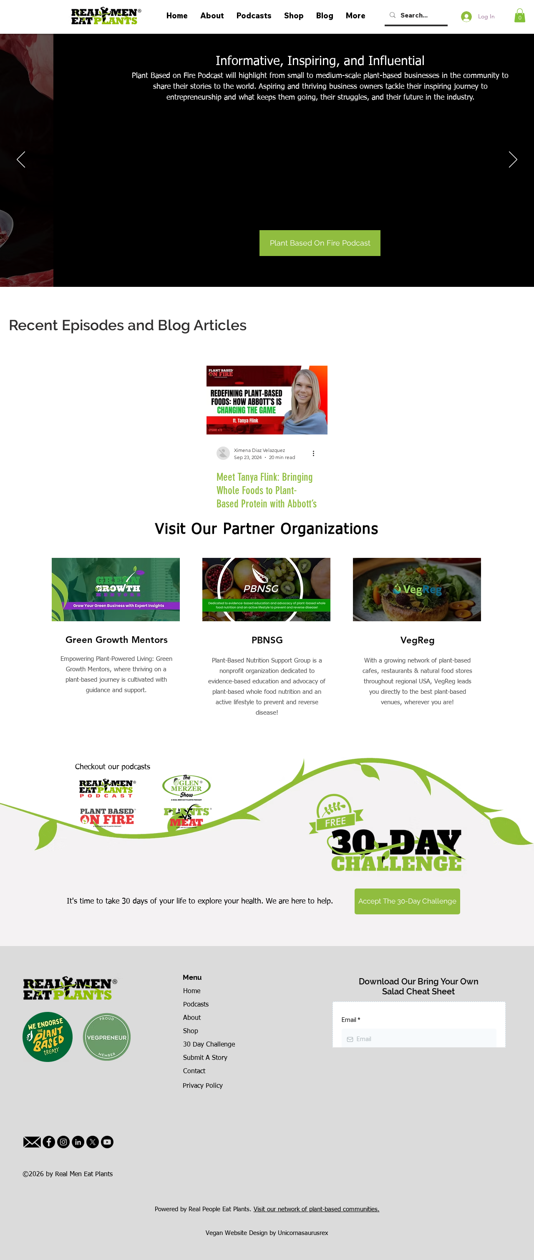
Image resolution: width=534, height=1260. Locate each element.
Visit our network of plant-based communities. (317, 1209)
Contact (194, 1071)
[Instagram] (63, 1142)
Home (191, 991)
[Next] (513, 160)
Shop (190, 1031)
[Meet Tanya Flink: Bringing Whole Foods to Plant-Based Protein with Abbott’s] (267, 400)
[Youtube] (107, 1142)
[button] (520, 15)
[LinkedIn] (78, 1142)
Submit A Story (205, 1058)
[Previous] (21, 160)
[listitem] (116, 656)
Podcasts (196, 1004)
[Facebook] (49, 1142)
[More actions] (316, 453)
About (192, 1018)
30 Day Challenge (209, 1045)
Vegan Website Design (236, 1233)
